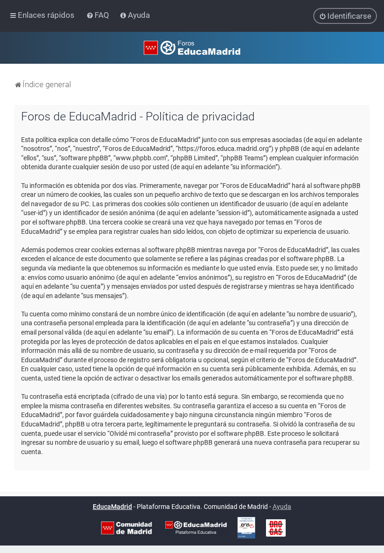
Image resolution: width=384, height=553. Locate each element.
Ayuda (282, 506)
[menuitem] (98, 15)
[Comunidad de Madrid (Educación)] (126, 528)
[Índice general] (192, 48)
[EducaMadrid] (196, 528)
